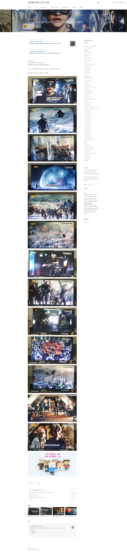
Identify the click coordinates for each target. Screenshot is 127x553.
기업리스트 (92, 194)
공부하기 (86, 50)
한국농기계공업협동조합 (88, 203)
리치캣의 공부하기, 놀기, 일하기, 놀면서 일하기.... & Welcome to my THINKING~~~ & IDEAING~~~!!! (47, 528)
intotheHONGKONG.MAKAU (90, 138)
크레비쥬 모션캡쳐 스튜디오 (36, 42)
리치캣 (93, 206)
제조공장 (95, 199)
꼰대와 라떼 (87, 156)
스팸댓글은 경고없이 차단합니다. (90, 172)
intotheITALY (87, 133)
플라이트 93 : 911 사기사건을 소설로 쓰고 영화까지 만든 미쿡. (41, 492)
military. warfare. (88, 67)
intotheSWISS (87, 135)
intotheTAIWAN (87, 121)
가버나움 (31, 499)
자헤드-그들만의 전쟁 (33, 496)
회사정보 (85, 201)
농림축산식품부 (91, 208)
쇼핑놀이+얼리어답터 (88, 148)
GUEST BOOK (65, 7)
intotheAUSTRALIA (88, 140)
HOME (29, 7)
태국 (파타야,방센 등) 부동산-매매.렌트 (92, 107)
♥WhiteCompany (88, 57)
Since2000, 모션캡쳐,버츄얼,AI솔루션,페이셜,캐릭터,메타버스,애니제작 (45, 43)
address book (93, 198)
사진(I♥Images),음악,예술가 (90, 153)
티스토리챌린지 (90, 196)
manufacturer (86, 198)
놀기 (30, 490)
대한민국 (96, 206)
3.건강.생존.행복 (88, 48)
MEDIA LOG (43, 7)
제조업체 (85, 206)
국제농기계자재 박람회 (88, 205)
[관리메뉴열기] (125, 2)
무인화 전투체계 (87, 69)
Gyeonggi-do (90, 212)
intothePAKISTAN (88, 128)
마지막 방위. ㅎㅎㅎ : (33, 494)
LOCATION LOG (54, 7)
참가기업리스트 (87, 199)
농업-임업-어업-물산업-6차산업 (90, 99)
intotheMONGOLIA (88, 137)
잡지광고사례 (86, 194)
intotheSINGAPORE (88, 118)
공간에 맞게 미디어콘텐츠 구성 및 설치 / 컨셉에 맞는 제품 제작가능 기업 (45, 53)
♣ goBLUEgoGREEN (89, 102)
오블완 (94, 196)
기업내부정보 (93, 210)
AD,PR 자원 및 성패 (88, 60)
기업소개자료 (90, 201)
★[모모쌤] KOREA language (90, 64)
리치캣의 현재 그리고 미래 (38, 3)
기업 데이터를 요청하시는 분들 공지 (90, 170)
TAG (36, 7)
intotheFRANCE (88, 132)
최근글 (85, 184)
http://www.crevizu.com (34, 39)
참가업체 (85, 212)
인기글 (89, 184)
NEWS (86, 62)
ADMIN (74, 7)
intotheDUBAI (87, 130)
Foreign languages (88, 65)
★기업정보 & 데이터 (88, 80)
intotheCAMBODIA (88, 114)
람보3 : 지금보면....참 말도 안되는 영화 (36, 497)
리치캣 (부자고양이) (88, 40)
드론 (95, 212)
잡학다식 (86, 74)
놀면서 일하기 (87, 76)
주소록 (94, 205)
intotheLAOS (87, 116)
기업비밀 (85, 208)
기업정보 (95, 208)
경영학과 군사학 (88, 52)
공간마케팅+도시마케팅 (89, 97)
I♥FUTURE (87, 101)
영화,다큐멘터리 (35, 490)
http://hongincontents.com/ (35, 49)
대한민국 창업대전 (87, 210)
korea (85, 196)
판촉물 (91, 199)
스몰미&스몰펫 (87, 88)
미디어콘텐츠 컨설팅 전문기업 (36, 51)
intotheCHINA (87, 125)
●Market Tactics (88, 55)
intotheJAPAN (87, 126)
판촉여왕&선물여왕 (88, 92)
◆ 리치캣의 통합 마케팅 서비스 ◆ (90, 177)
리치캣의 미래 (86, 158)
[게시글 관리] (34, 483)
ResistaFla (87, 95)
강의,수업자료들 (87, 72)
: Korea (89, 206)
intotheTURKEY (87, 119)
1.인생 (86, 44)
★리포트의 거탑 (87, 71)
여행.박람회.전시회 (88, 146)
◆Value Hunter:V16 (88, 53)
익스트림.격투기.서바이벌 (89, 149)
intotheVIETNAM (88, 111)
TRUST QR (87, 83)
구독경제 (95, 201)
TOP (98, 548)
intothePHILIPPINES (88, 113)
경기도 (95, 194)
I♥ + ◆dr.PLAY (88, 85)
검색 (95, 3)
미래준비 (86, 42)
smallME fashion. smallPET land (91, 87)
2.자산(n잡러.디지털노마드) (90, 46)
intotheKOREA (87, 104)
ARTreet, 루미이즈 (88, 94)
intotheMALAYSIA (88, 123)
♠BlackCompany (88, 59)
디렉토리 (85, 213)
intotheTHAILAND (88, 106)
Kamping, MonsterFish (89, 90)
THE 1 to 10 (87, 144)
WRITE (81, 7)
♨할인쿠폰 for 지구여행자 (89, 109)
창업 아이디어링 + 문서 (89, 78)
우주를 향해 (87, 160)
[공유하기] (33, 483)
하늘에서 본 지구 (88, 155)
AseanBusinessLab (88, 82)
